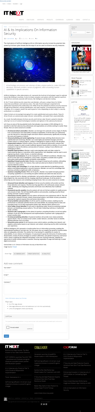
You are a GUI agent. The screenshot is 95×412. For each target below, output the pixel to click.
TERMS (31, 398)
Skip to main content (5, 1)
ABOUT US (11, 398)
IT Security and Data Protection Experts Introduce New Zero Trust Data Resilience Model (47, 379)
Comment (7, 282)
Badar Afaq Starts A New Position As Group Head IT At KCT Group (46, 387)
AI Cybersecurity (19, 254)
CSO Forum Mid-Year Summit (85, 81)
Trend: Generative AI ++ (13, 377)
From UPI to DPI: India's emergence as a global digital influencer (82, 120)
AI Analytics (46, 254)
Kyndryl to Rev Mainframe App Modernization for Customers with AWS (47, 371)
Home (4, 3)
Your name (7, 268)
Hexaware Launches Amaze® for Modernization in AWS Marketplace (46, 355)
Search (88, 32)
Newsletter (15, 3)
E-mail (6, 275)
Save (6, 336)
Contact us (86, 20)
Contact (9, 3)
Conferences (60, 20)
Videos (78, 20)
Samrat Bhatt (10, 38)
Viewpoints (40, 20)
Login (21, 3)
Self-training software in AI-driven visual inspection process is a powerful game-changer (18, 384)
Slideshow (69, 20)
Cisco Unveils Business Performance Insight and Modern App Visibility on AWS (77, 382)
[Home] (14, 13)
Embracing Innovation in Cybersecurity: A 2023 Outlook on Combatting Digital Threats (76, 374)
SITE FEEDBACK (38, 398)
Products (50, 20)
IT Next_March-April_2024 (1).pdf (80, 72)
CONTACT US (24, 398)
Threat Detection (33, 254)
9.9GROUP (17, 398)
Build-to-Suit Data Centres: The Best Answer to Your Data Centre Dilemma (85, 155)
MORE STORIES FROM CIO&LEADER (43, 393)
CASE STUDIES (30, 20)
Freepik (15, 247)
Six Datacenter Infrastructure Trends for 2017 (85, 91)
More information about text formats (16, 298)
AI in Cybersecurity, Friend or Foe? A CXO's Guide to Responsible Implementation (85, 178)
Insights (21, 20)
